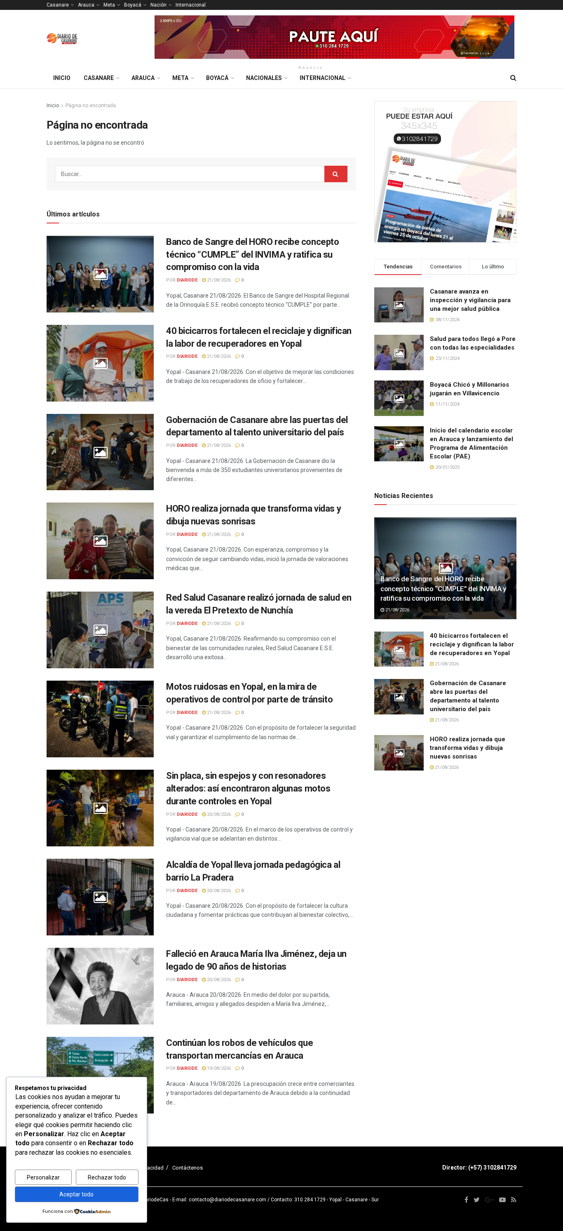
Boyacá (132, 5)
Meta (109, 5)
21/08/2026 (218, 280)
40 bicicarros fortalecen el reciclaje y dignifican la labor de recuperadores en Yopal (472, 644)
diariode (187, 280)
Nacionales (264, 78)
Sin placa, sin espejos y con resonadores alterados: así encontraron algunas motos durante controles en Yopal (248, 788)
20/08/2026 (218, 814)
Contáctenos (187, 1168)
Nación (158, 5)
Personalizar (43, 1177)
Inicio (61, 78)
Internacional (191, 5)
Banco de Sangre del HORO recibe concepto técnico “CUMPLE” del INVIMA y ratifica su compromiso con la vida (252, 255)
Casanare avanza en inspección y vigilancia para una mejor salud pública (470, 300)
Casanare (58, 5)
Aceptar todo (76, 1194)
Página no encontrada (91, 105)
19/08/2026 (218, 1068)
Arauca (86, 5)
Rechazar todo (107, 1177)
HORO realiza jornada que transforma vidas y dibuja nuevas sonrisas (467, 747)
